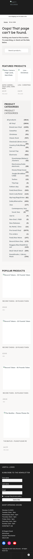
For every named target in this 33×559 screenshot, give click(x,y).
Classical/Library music (18, 142)
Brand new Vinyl (15, 127)
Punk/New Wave (15, 238)
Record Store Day (16, 241)
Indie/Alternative (15, 201)
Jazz (11, 205)
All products (11, 120)
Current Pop (13, 151)
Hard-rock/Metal (15, 194)
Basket (25, 554)
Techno (14, 179)
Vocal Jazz (16, 212)
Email (4, 490)
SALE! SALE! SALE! (16, 251)
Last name (5, 484)
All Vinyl (12, 123)
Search (16, 556)
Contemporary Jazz (19, 208)
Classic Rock (14, 138)
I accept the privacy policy (13, 496)
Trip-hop (15, 183)
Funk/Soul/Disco (15, 190)
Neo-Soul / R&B (15, 219)
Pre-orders (13, 234)
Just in (11, 216)
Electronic (13, 155)
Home (6, 22)
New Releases (14, 223)
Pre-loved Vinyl (15, 230)
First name (5, 478)
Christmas (13, 134)
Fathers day (14, 187)
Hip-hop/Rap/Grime (17, 197)
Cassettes (13, 131)
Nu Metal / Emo (15, 227)
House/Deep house (19, 170)
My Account (5, 556)
